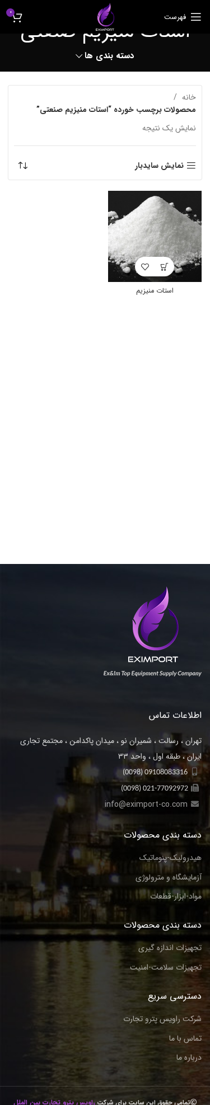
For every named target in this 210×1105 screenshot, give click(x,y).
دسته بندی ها (109, 56)
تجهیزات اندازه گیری (170, 948)
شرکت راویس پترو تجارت (162, 1019)
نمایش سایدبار (159, 166)
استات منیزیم (155, 291)
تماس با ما (185, 1039)
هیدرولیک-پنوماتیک (170, 858)
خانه (188, 97)
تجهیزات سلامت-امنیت (166, 968)
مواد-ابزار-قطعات (176, 896)
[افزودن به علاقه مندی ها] (145, 266)
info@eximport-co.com (146, 804)
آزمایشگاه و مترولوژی (169, 877)
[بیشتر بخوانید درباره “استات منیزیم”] (164, 266)
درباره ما (189, 1058)
